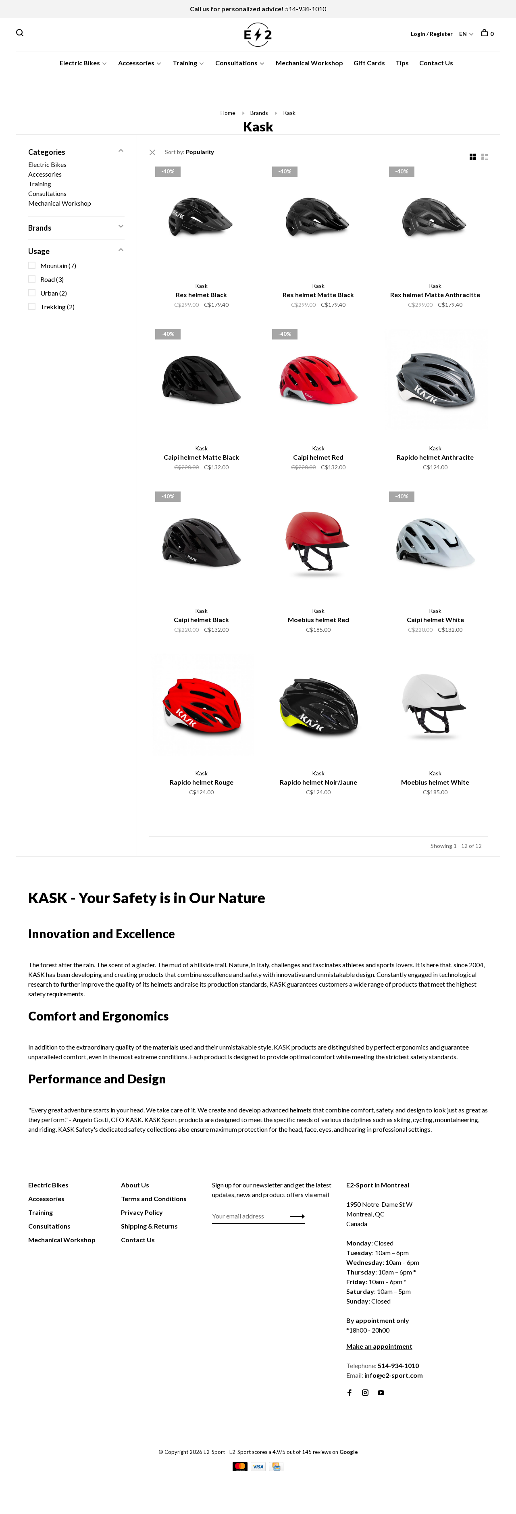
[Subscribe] (295, 1216)
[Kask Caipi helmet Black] (201, 544)
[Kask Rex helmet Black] (201, 219)
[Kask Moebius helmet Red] (318, 544)
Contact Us (436, 63)
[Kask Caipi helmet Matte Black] (201, 382)
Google (348, 1452)
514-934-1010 (305, 8)
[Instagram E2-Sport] (365, 1393)
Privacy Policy (142, 1212)
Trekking (57, 306)
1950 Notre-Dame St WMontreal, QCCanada (379, 1213)
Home (228, 112)
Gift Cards (369, 63)
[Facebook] (349, 1393)
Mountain (58, 265)
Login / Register (432, 33)
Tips (402, 63)
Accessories (136, 63)
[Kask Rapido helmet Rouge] (201, 707)
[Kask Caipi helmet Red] (318, 382)
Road (52, 279)
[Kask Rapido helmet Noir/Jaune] (318, 707)
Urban (53, 293)
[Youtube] (381, 1393)
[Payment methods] (241, 1468)
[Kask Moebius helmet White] (435, 707)
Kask (289, 112)
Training (185, 63)
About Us (135, 1185)
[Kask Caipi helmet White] (435, 544)
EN (463, 33)
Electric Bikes (80, 63)
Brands (259, 112)
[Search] (20, 33)
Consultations (236, 63)
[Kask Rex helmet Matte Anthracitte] (435, 219)
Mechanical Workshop (309, 63)
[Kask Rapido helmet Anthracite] (435, 382)
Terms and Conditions (154, 1198)
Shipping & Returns (149, 1226)
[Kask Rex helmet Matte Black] (318, 219)
